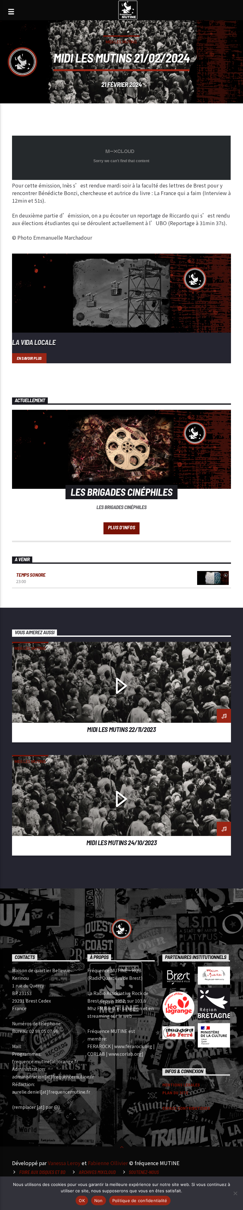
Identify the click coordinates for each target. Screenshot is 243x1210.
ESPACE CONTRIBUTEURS (186, 1108)
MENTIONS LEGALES (181, 1084)
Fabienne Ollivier (108, 1163)
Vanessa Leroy (64, 1163)
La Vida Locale (33, 342)
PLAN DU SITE (175, 1092)
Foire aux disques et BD (42, 1172)
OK (82, 1200)
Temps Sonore (30, 575)
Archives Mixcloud (97, 1172)
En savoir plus (29, 358)
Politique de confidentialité (139, 1200)
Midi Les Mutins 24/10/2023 (121, 842)
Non (98, 1200)
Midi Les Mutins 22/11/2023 (121, 729)
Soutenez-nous (144, 1172)
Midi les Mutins (121, 42)
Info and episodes (121, 528)
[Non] (235, 1193)
